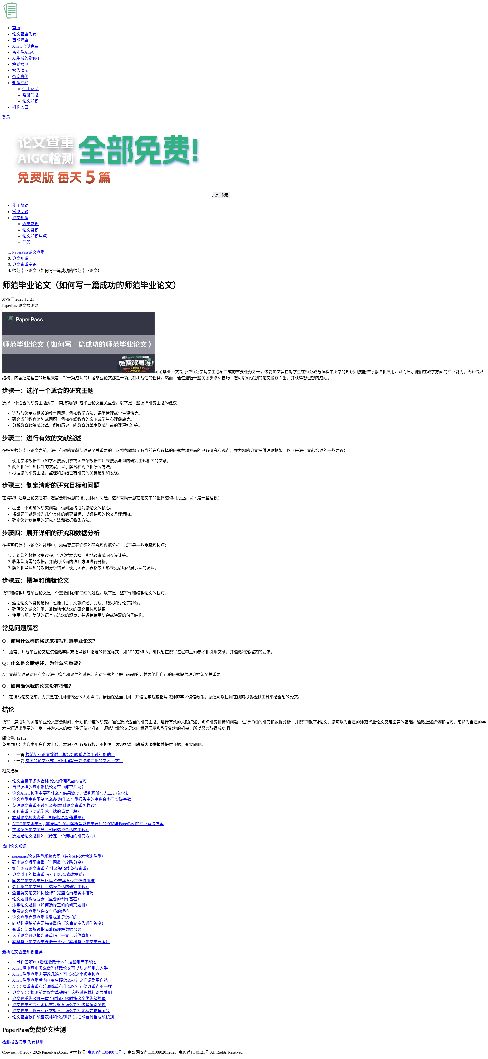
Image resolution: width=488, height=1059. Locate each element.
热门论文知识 (14, 846)
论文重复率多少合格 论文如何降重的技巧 (49, 781)
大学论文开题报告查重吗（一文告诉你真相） (53, 935)
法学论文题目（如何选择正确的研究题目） (50, 905)
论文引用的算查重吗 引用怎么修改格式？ (49, 874)
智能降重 (20, 40)
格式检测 (20, 64)
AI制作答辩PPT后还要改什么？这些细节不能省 (54, 962)
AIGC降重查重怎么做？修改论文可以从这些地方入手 (60, 968)
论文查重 (24, 34)
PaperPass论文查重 (28, 252)
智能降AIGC (23, 52)
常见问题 (30, 95)
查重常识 (30, 224)
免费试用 (35, 1042)
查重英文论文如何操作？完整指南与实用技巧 (53, 893)
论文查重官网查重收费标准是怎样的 (44, 917)
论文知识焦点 (34, 236)
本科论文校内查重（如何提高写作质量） (48, 817)
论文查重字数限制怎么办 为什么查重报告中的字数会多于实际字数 (71, 799)
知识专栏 (20, 83)
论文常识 (30, 230)
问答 (26, 242)
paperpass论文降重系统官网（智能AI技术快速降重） (58, 856)
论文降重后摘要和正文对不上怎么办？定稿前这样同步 (61, 1011)
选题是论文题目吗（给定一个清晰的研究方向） (55, 836)
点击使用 (221, 195)
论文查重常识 (24, 264)
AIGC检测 (25, 46)
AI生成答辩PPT (26, 58)
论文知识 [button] (20, 218)
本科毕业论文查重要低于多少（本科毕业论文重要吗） (61, 942)
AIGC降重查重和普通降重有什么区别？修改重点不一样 (62, 986)
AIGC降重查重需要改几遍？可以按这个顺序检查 (56, 974)
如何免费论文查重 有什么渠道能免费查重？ (51, 868)
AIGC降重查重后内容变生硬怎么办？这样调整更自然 (60, 980)
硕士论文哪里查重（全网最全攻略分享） (48, 862)
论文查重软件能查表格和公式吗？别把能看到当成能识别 (63, 1017)
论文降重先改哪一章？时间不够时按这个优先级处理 (59, 998)
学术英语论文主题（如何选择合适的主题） (50, 830)
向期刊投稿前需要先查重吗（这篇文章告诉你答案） (59, 923)
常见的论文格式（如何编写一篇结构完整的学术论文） (74, 761)
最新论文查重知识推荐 (22, 952)
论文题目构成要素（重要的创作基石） (46, 899)
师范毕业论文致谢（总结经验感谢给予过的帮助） (70, 754)
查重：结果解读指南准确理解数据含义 (46, 929)
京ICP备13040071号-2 (106, 1052)
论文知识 (30, 101)
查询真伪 (20, 76)
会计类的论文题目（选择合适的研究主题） (50, 887)
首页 (16, 28)
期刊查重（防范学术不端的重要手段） (46, 811)
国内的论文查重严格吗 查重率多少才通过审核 (53, 881)
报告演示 (20, 70)
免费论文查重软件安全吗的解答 (40, 911)
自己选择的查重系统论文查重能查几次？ (48, 787)
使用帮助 (30, 89)
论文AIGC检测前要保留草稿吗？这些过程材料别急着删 (62, 992)
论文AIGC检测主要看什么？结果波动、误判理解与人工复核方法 (70, 793)
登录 (6, 117)
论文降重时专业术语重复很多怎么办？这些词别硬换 (59, 1005)
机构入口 (20, 107)
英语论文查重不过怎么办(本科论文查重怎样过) (54, 805)
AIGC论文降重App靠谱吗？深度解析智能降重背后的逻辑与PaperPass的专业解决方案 (88, 824)
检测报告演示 (14, 1042)
